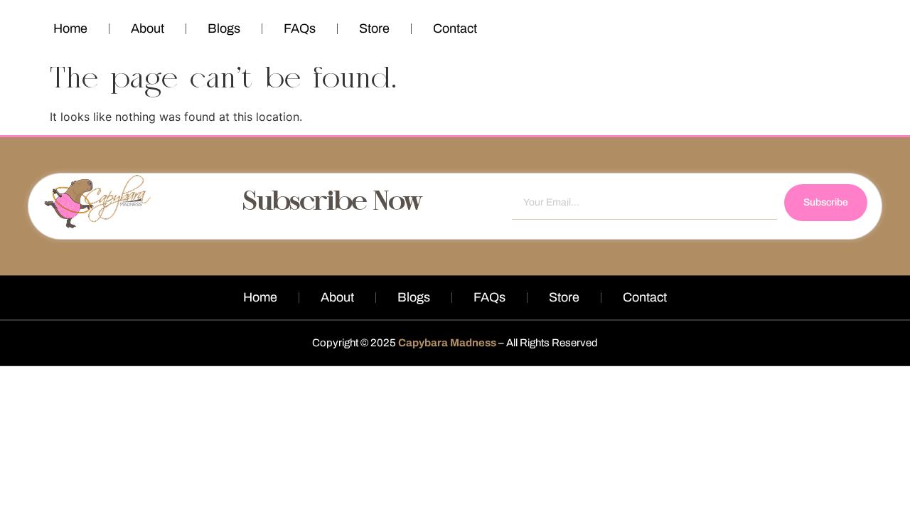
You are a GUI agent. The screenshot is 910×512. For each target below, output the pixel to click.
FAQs (300, 28)
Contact (455, 28)
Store (374, 28)
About (147, 28)
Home (70, 28)
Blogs (224, 28)
